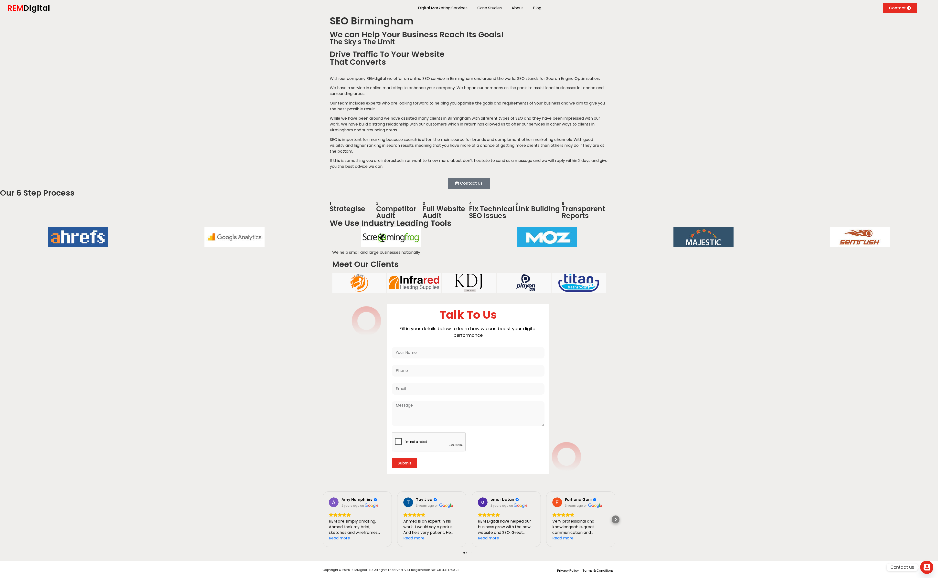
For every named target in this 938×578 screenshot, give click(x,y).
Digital (28, 7)
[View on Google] (334, 502)
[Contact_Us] (926, 567)
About (517, 8)
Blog (537, 8)
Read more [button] (339, 538)
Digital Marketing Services (443, 8)
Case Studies (489, 8)
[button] (322, 519)
